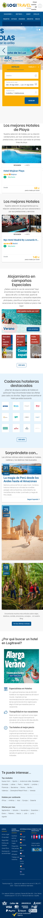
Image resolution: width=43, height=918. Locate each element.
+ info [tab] (27, 165)
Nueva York (6, 781)
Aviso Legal (5, 834)
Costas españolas (25, 353)
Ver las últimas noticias (21, 624)
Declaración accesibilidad (6, 852)
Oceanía (33, 800)
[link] (21, 169)
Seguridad (5, 840)
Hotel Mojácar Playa (14, 170)
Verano (8, 329)
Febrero (11, 813)
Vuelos (37, 19)
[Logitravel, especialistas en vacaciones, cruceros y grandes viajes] (16, 5)
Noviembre (24, 810)
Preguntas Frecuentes (15, 847)
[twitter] (39, 837)
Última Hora (8, 353)
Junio (32, 813)
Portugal (22, 837)
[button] (39, 50)
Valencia (5, 790)
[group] (21, 48)
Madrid (26, 784)
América (11, 800)
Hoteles (14, 19)
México (22, 869)
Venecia (32, 790)
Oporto (14, 781)
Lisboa (13, 784)
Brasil (22, 850)
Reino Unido (22, 862)
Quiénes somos (14, 837)
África (4, 800)
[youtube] (36, 837)
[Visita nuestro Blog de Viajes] (36, 851)
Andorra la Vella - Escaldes (29, 781)
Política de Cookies (5, 844)
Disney (28, 14)
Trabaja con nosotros (15, 858)
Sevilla (29, 787)
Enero (4, 813)
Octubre (15, 810)
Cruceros (22, 19)
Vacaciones (7, 14)
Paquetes (6, 19)
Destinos (19, 14)
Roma (23, 787)
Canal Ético (5, 848)
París (19, 784)
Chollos (36, 14)
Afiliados (14, 854)
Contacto (14, 851)
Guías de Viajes (14, 842)
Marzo (18, 813)
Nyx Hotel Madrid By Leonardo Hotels (21, 240)
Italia (23, 840)
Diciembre (34, 810)
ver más (21, 365)
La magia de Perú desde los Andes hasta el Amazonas (21, 479)
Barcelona (14, 787)
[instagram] (34, 837)
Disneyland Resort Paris (18, 790)
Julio (26, 813)
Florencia (5, 787)
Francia (22, 856)
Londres (34, 784)
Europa (25, 800)
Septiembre (6, 810)
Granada (5, 784)
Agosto (4, 817)
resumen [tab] (17, 165)
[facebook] (31, 837)
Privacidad (5, 837)
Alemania (23, 845)
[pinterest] (42, 837)
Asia (18, 800)
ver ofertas (33, 329)
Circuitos (30, 19)
